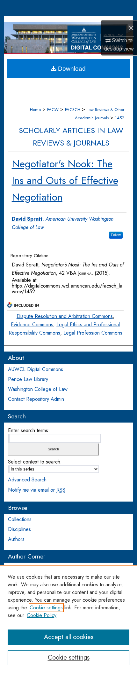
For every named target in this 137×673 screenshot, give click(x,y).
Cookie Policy (41, 615)
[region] (68, 619)
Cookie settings (46, 607)
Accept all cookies (68, 637)
